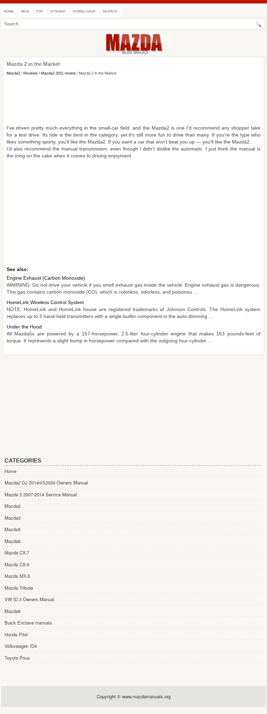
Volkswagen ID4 (21, 646)
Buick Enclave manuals (28, 622)
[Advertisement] (133, 100)
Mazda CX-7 (17, 552)
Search (110, 11)
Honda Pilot (16, 634)
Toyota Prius (17, 657)
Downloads (84, 11)
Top (39, 11)
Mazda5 (13, 529)
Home (8, 11)
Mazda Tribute (19, 587)
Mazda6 (13, 541)
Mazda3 (13, 517)
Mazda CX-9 (17, 564)
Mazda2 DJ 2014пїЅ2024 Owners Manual (46, 482)
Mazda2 (13, 73)
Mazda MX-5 (17, 576)
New (25, 11)
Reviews (30, 73)
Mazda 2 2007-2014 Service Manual (41, 494)
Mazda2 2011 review (58, 73)
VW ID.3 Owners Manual (29, 599)
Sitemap (58, 11)
